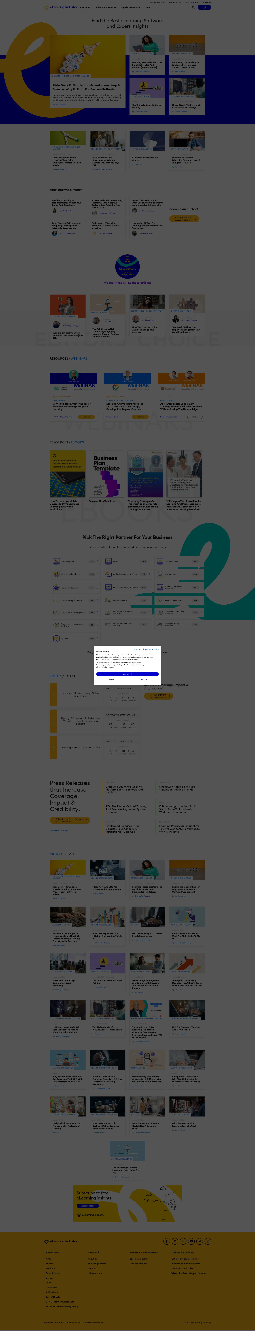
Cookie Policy (153, 649)
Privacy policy (140, 649)
